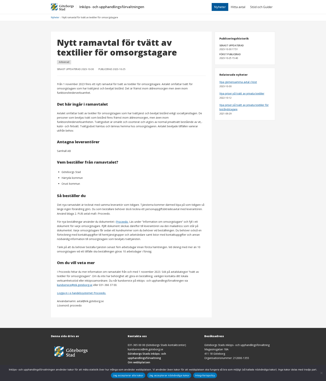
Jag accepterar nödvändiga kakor (169, 375)
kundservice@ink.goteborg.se (74, 285)
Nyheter (220, 7)
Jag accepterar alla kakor (128, 375)
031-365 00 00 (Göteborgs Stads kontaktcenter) (157, 345)
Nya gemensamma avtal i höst (238, 82)
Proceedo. (122, 221)
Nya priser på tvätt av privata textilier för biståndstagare (244, 107)
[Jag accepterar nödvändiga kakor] (321, 373)
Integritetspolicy (205, 375)
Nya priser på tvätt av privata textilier (241, 93)
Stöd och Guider (261, 7)
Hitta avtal (238, 7)
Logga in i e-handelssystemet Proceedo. (81, 293)
